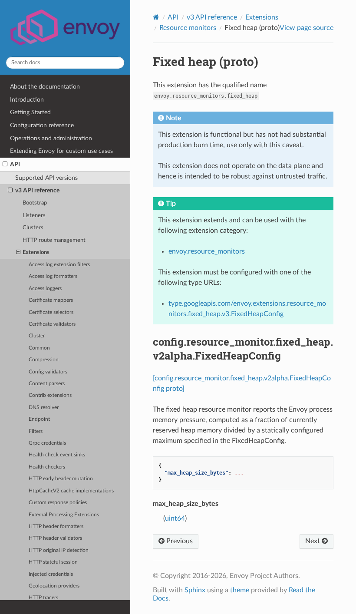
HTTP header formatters (56, 526)
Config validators (48, 372)
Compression (44, 359)
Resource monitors (187, 27)
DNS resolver (44, 407)
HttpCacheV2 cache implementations (71, 491)
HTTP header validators (55, 538)
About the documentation (45, 86)
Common (39, 348)
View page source (306, 27)
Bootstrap (35, 203)
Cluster (37, 335)
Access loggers (45, 288)
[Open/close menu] (5, 164)
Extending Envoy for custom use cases (61, 151)
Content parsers (47, 383)
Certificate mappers (51, 300)
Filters (36, 431)
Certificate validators (52, 324)
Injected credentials (51, 574)
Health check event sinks (57, 454)
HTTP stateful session (53, 562)
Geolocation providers (54, 586)
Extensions (36, 252)
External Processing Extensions (64, 514)
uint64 (175, 518)
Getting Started (30, 112)
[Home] (156, 17)
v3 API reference (37, 190)
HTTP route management (54, 240)
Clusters (33, 228)
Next (313, 541)
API (15, 164)
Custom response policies (58, 502)
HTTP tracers (43, 597)
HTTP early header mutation (61, 478)
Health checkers (47, 467)
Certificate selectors (51, 312)
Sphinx (195, 590)
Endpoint (39, 419)
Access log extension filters (59, 264)
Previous (179, 541)
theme (239, 590)
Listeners (34, 215)
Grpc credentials (47, 443)
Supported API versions (46, 178)
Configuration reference (42, 125)
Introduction (27, 99)
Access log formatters (53, 276)
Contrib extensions (50, 395)
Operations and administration (51, 138)
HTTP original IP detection (59, 550)
